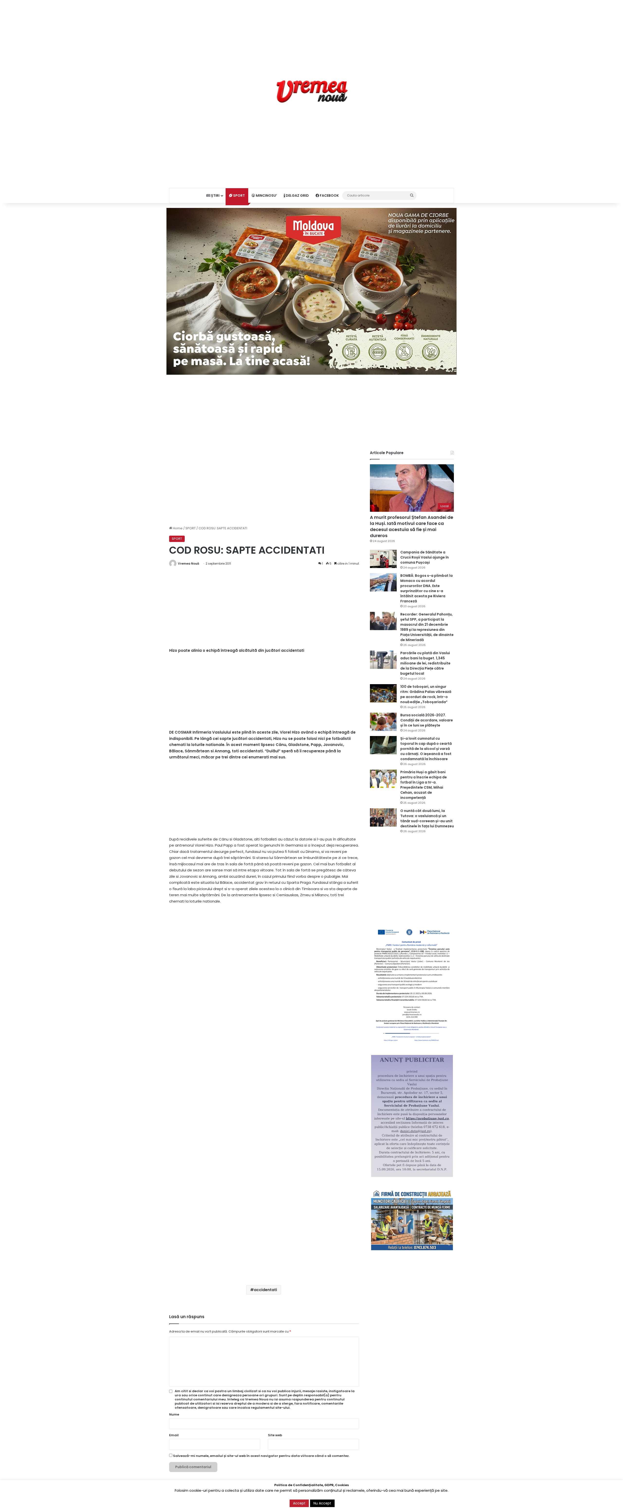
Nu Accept (322, 1503)
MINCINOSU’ (266, 195)
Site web (275, 1435)
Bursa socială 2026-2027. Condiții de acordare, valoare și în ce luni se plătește (426, 720)
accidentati (265, 1290)
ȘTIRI (215, 195)
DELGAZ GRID (297, 195)
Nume (174, 1414)
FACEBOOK (329, 195)
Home (177, 528)
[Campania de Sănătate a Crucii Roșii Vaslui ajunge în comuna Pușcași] (383, 559)
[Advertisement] (311, 34)
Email (174, 1435)
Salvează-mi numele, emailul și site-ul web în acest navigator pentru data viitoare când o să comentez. (261, 1456)
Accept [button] (299, 1503)
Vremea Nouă (188, 563)
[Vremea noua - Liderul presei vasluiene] (312, 91)
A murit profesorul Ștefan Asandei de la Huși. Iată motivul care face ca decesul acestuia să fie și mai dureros (411, 526)
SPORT (238, 195)
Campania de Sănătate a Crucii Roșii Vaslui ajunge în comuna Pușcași (424, 557)
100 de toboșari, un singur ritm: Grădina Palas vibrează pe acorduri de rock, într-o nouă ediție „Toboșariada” (425, 694)
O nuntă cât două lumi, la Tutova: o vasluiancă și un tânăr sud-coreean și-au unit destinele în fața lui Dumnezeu (427, 818)
